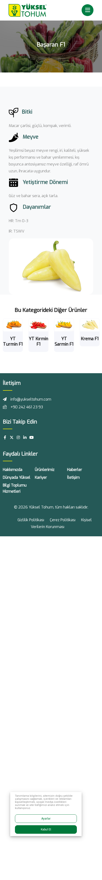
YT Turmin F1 (13, 341)
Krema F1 (90, 339)
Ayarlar (46, 818)
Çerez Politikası (62, 519)
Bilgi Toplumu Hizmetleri (15, 488)
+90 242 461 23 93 (26, 407)
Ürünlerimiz (45, 469)
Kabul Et (46, 829)
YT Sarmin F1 (64, 341)
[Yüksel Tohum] (27, 10)
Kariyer (41, 477)
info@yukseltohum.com (30, 399)
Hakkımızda (12, 469)
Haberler (74, 469)
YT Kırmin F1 (38, 341)
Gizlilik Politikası (31, 519)
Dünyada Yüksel (16, 477)
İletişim (73, 477)
